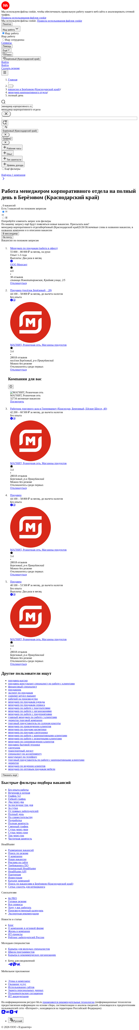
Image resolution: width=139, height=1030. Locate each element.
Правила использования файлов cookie (59, 20)
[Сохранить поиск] (4, 123)
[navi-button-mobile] (4, 72)
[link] (7, 54)
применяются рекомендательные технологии (69, 1002)
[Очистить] (6, 114)
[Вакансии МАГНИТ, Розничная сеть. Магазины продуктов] (73, 322)
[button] (5, 62)
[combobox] (17, 106)
